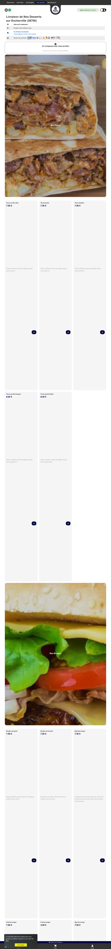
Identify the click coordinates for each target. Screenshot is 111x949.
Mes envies (10, 2)
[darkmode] (103, 10)
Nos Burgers (30, 2)
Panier (55, 948)
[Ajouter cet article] (34, 332)
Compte (92, 948)
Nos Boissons (52, 2)
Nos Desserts (41, 2)
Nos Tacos (20, 2)
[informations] (6, 10)
